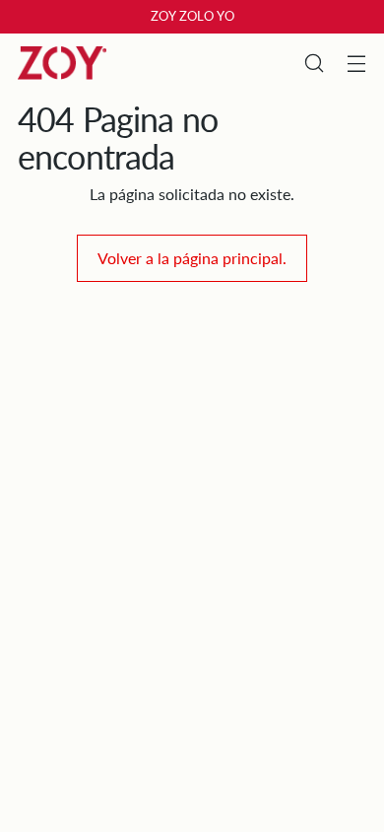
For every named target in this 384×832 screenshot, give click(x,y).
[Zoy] (62, 63)
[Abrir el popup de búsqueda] (313, 63)
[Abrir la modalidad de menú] (356, 63)
